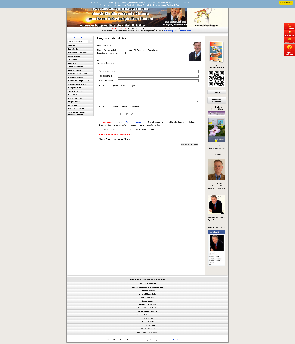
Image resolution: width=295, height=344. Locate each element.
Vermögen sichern (147, 290)
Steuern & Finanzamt (75, 91)
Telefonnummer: (105, 76)
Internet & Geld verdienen (147, 315)
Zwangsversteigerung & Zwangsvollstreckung (76, 113)
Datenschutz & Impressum (77, 53)
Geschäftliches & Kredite (77, 84)
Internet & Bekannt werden (77, 95)
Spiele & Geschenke (147, 329)
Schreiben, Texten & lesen (77, 74)
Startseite (71, 46)
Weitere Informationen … (178, 31)
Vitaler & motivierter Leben (147, 332)
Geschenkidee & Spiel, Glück (78, 81)
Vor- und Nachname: (107, 71)
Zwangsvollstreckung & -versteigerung (147, 287)
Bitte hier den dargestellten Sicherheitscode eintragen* (121, 106)
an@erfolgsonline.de (174, 340)
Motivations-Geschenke (217, 100)
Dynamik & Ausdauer (75, 77)
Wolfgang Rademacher (216, 227)
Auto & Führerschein (75, 67)
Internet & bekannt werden (147, 311)
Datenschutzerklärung (135, 122)
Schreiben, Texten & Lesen (147, 325)
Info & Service (73, 49)
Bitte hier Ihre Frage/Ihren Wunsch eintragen (117, 86)
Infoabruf (216, 92)
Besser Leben (147, 301)
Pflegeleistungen (74, 102)
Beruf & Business (74, 70)
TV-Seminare (72, 59)
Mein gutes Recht (74, 88)
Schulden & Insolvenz (76, 109)
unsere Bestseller (74, 56)
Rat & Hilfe (72, 63)
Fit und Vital (72, 105)
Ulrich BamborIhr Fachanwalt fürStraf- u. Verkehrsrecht (216, 186)
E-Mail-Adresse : (106, 81)
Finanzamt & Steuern (147, 304)
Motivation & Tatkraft (75, 98)
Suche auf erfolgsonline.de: (77, 38)
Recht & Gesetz (148, 322)
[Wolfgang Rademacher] (216, 265)
